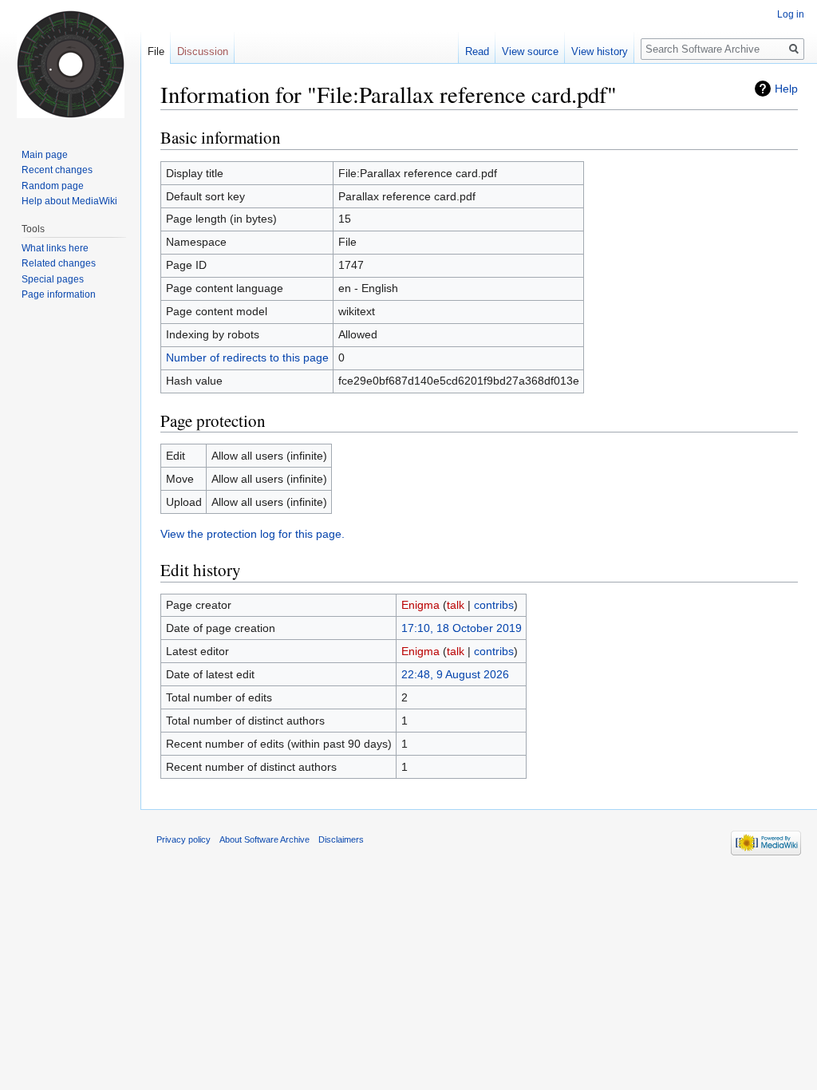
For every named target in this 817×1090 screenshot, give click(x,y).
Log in (790, 14)
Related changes (59, 263)
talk (455, 604)
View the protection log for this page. (252, 533)
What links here (55, 248)
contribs (494, 604)
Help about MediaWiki (69, 201)
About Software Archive (264, 839)
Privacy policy (183, 839)
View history (599, 51)
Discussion (202, 51)
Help (786, 88)
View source (530, 51)
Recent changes (57, 170)
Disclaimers (341, 839)
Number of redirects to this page (247, 357)
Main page (45, 154)
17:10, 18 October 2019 (461, 628)
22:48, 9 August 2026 (455, 674)
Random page (53, 186)
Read (477, 51)
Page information (59, 294)
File (156, 51)
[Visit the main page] (70, 64)
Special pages (53, 279)
